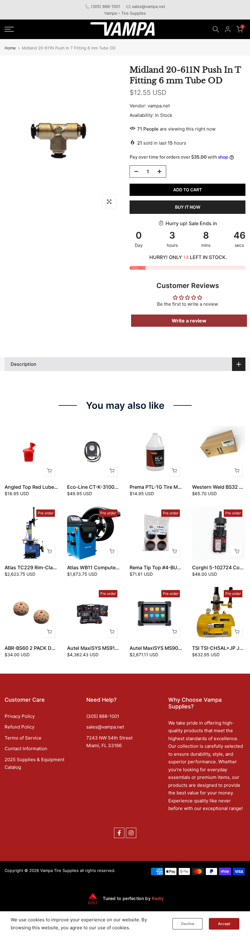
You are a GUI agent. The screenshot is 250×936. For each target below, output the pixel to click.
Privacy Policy (20, 716)
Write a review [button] (189, 321)
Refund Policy (19, 727)
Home (10, 48)
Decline (187, 923)
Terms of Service (23, 738)
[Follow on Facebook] (119, 833)
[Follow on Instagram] (131, 833)
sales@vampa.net (148, 6)
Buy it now (187, 207)
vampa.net (159, 106)
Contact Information (26, 748)
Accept (224, 923)
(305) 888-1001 (105, 6)
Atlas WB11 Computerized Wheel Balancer (115, 567)
